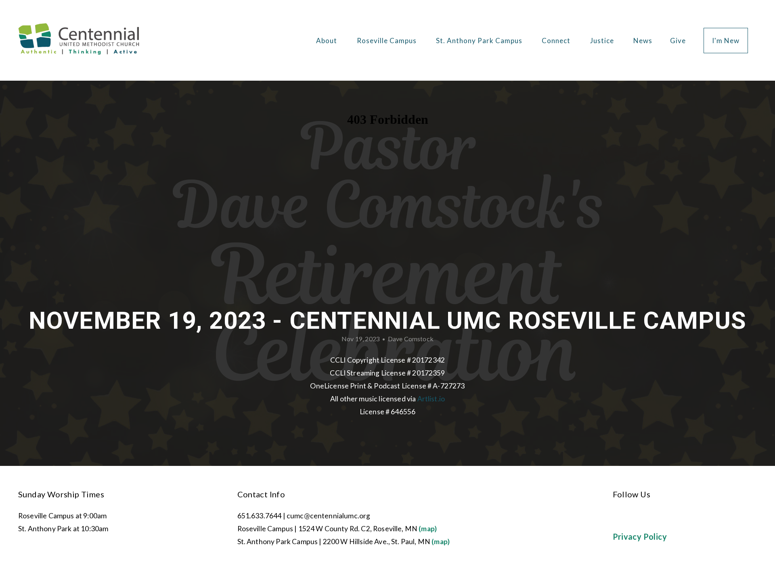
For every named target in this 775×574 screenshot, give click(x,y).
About (327, 40)
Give (678, 40)
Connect (557, 40)
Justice (603, 40)
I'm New (725, 40)
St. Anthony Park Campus (480, 40)
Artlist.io (431, 398)
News (642, 40)
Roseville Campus (387, 40)
